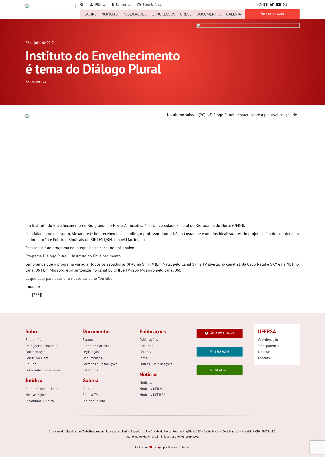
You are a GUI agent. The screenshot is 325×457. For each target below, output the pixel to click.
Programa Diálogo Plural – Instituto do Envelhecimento (73, 255)
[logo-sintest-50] (50, 5)
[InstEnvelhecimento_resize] (248, 25)
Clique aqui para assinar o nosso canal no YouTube (68, 278)
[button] (81, 5)
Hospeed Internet (179, 447)
